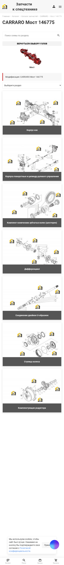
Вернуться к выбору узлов (32, 43)
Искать (58, 35)
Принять (48, 545)
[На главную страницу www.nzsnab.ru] (4, 6)
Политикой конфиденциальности (20, 549)
